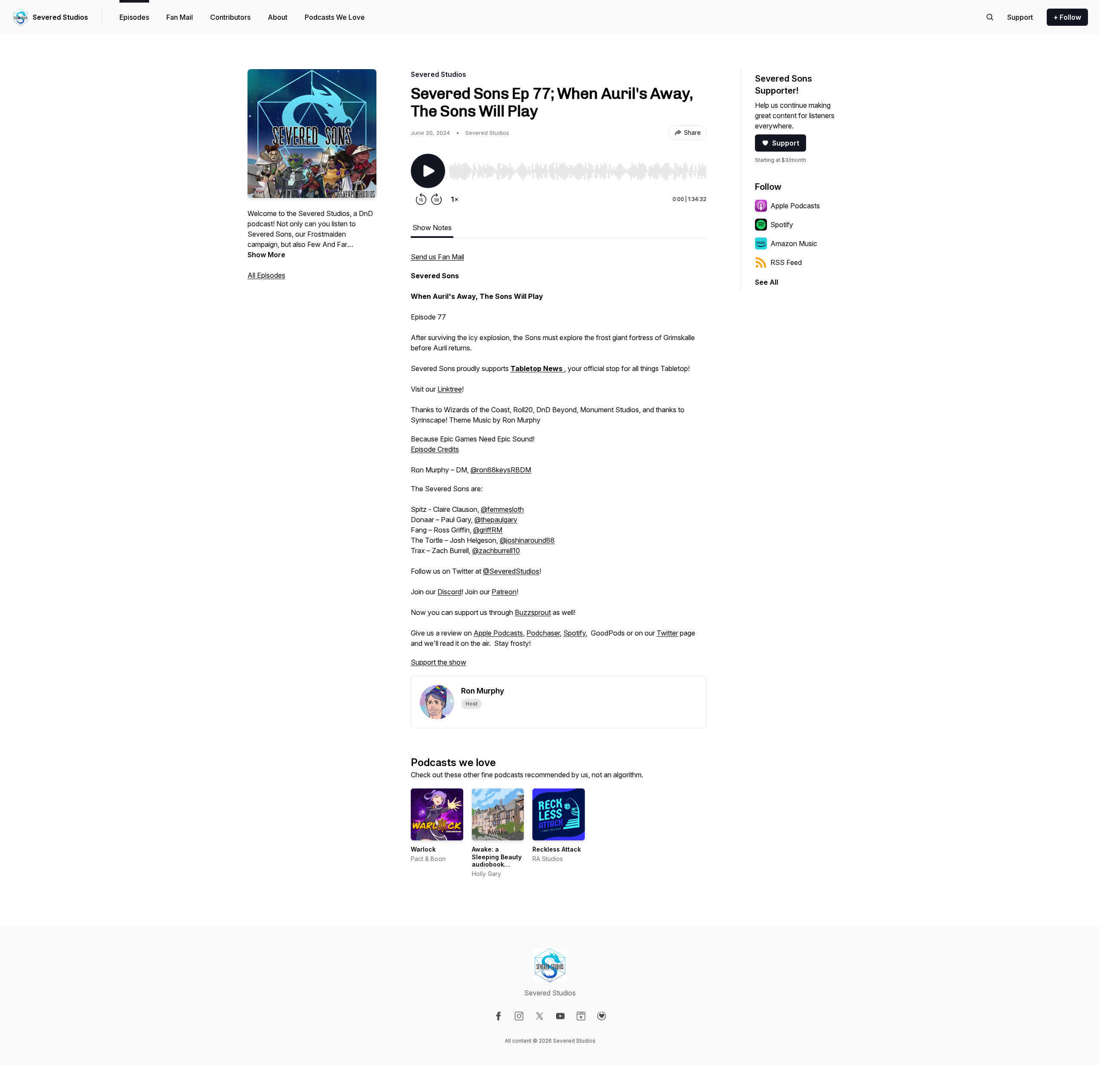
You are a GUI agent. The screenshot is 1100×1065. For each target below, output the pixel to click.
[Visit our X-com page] (539, 1016)
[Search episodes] (990, 17)
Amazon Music (793, 243)
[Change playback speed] (454, 199)
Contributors (230, 17)
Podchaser (543, 633)
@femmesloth (502, 509)
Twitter (667, 633)
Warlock (423, 849)
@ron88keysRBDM (501, 470)
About (277, 17)
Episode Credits (435, 449)
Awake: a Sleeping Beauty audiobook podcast (497, 861)
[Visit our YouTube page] (560, 1016)
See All (766, 282)
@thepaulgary (495, 519)
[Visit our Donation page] (601, 1016)
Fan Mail (179, 17)
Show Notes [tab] (432, 227)
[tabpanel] (558, 464)
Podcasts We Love (335, 17)
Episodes (134, 17)
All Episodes (266, 275)
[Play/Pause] (428, 171)
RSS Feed (786, 262)
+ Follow (1067, 17)
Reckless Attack (556, 849)
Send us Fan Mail (437, 257)
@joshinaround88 (527, 540)
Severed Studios (60, 17)
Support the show (438, 662)
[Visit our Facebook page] (498, 1016)
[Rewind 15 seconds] (421, 199)
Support (785, 143)
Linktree (449, 389)
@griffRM (487, 530)
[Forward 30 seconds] (437, 199)
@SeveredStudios (511, 571)
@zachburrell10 (496, 550)
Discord (449, 591)
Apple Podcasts (498, 633)
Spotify (574, 633)
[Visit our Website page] (581, 1016)
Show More (266, 254)
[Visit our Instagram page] (519, 1016)
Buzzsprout (533, 612)
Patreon (504, 591)
